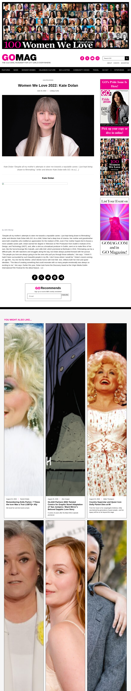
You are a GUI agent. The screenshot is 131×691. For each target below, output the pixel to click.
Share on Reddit (48, 277)
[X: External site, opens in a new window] (87, 58)
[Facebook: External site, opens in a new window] (82, 58)
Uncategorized (48, 80)
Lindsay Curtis (54, 91)
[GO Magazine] (34, 57)
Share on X (41, 277)
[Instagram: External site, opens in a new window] (97, 58)
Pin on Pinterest (55, 277)
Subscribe (65, 295)
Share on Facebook (35, 277)
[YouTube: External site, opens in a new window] (92, 58)
